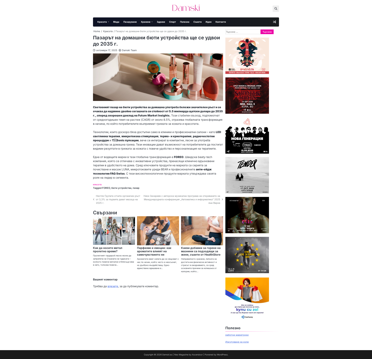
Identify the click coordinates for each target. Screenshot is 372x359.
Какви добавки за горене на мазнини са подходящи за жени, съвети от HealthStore (201, 251)
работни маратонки (237, 334)
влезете (113, 286)
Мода (116, 21)
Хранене (145, 21)
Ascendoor (197, 354)
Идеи (208, 21)
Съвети (197, 21)
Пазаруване (130, 21)
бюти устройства (121, 187)
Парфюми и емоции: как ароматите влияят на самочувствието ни (154, 251)
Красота (102, 21)
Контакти (220, 21)
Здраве (161, 21)
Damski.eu (167, 354)
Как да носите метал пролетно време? (107, 249)
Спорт (172, 21)
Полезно (184, 21)
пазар (136, 187)
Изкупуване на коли (237, 341)
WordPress (222, 354)
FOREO (106, 187)
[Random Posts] (274, 22)
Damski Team (129, 50)
